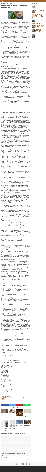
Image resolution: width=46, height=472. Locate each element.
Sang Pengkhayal (25, 470)
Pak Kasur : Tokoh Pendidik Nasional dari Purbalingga (4, 429)
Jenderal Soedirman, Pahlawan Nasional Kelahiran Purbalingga (12, 415)
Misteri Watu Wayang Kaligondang (4, 414)
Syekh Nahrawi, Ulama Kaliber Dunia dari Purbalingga (19, 426)
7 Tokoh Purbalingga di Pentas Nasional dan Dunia (39, 7)
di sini (16, 340)
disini (28, 350)
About (15, 467)
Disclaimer (30, 467)
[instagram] (20, 464)
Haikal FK (3, 451)
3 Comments (17, 9)
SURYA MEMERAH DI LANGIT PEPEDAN (12, 429)
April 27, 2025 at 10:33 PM (6, 455)
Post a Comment (4, 457)
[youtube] (30, 464)
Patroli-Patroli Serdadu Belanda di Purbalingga (10, 355)
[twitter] (12, 405)
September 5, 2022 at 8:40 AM (6, 448)
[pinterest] (19, 405)
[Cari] (44, 1)
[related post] (4, 411)
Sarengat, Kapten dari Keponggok (27, 426)
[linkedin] (26, 464)
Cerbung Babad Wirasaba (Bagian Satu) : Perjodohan (19, 418)
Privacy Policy (24, 467)
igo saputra (5, 9)
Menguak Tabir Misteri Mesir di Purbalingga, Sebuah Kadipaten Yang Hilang (27, 415)
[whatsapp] (27, 405)
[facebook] (5, 405)
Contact (19, 467)
